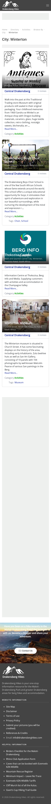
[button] (47, 5)
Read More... (11, 128)
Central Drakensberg (17, 91)
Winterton (33, 82)
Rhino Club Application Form (20, 759)
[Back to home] (10, 5)
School (24, 220)
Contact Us (27, 650)
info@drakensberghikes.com (27, 737)
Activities (19, 133)
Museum (19, 382)
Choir (17, 220)
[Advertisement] (25, 16)
